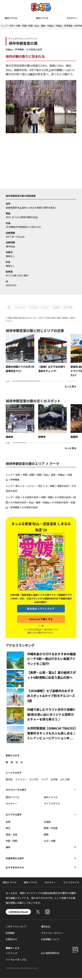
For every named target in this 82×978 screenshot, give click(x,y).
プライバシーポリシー (52, 932)
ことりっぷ (11, 953)
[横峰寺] (20, 421)
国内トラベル (11, 17)
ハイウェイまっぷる (16, 959)
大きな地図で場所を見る (42, 207)
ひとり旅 (68, 307)
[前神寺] (52, 421)
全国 (8, 821)
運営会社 (45, 926)
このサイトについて (16, 926)
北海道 (47, 821)
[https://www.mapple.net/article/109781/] (20, 353)
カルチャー (72, 17)
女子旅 (56, 307)
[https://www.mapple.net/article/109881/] (52, 353)
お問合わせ (11, 939)
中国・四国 (21, 25)
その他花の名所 (34, 49)
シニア (45, 307)
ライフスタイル (52, 803)
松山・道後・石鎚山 (44, 25)
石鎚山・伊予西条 (64, 25)
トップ (4, 25)
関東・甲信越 (51, 828)
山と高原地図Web (50, 953)
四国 (30, 25)
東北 (8, 828)
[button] (39, 626)
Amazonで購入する (41, 612)
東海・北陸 (11, 834)
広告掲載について (50, 939)
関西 (46, 834)
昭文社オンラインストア (41, 602)
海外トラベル (42, 17)
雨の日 (9, 779)
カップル (33, 307)
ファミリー (19, 307)
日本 (12, 25)
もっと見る (70, 386)
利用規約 (10, 932)
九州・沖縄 (49, 840)
